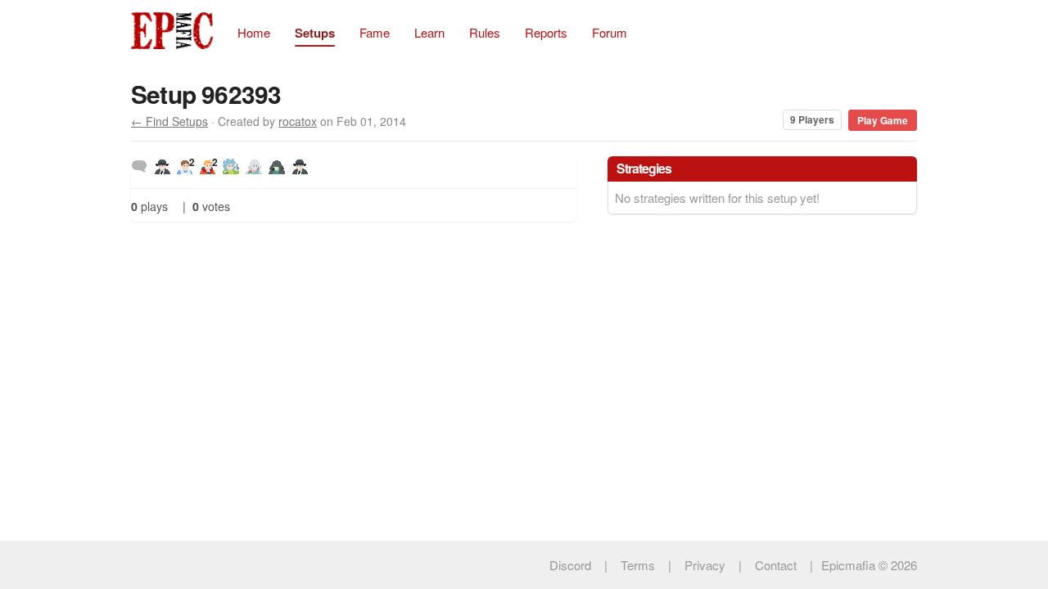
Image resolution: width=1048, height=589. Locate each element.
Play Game (882, 120)
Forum (609, 32)
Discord (570, 564)
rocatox (297, 121)
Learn (429, 32)
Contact (776, 564)
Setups (315, 33)
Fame (374, 32)
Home (253, 32)
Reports (546, 32)
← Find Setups (169, 121)
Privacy (704, 564)
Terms (638, 564)
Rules (484, 32)
